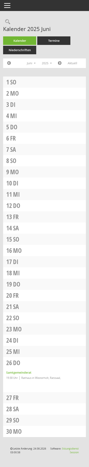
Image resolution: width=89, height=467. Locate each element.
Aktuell (72, 63)
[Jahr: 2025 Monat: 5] (9, 63)
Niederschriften (20, 50)
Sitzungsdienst (70, 450)
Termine (54, 41)
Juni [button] (30, 63)
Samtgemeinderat (18, 372)
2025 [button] (45, 63)
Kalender (19, 41)
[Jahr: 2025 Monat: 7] (60, 63)
